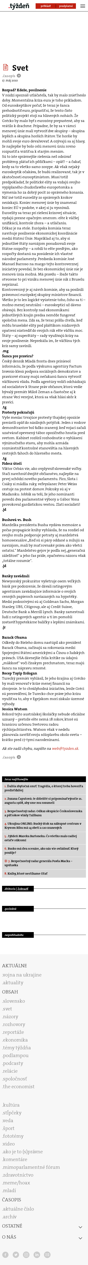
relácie (10, 1071)
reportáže (13, 1032)
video (9, 1144)
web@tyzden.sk (65, 748)
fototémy (13, 1136)
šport (9, 1128)
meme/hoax (16, 1182)
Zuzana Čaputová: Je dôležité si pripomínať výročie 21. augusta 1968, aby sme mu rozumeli (43, 801)
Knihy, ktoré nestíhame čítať (26, 874)
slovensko (14, 1001)
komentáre (15, 1159)
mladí (9, 1190)
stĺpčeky (12, 1112)
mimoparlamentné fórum (31, 1167)
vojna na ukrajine (22, 975)
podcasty (13, 1063)
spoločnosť (15, 1079)
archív (10, 1216)
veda (8, 1120)
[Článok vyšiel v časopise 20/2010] (6, 67)
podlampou (16, 1055)
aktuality (13, 982)
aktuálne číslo (18, 1209)
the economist (19, 1086)
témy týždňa (17, 1047)
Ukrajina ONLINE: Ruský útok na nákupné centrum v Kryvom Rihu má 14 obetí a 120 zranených (43, 826)
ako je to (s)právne (23, 1151)
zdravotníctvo (18, 1175)
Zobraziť (23, 889)
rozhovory (14, 1024)
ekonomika (15, 1040)
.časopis (9, 75)
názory (10, 1016)
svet (7, 1009)
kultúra (11, 1105)
